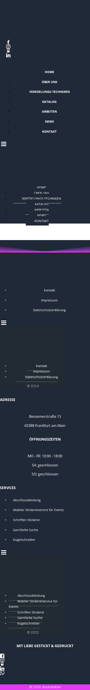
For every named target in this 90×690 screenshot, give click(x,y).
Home (49, 72)
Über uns (49, 82)
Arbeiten (49, 111)
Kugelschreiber (24, 540)
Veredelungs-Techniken (49, 92)
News (49, 121)
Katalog (49, 102)
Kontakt (49, 131)
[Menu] (45, 143)
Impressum (49, 300)
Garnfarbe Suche (25, 530)
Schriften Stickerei (26, 520)
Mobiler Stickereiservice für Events (38, 510)
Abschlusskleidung (27, 500)
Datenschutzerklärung (49, 310)
